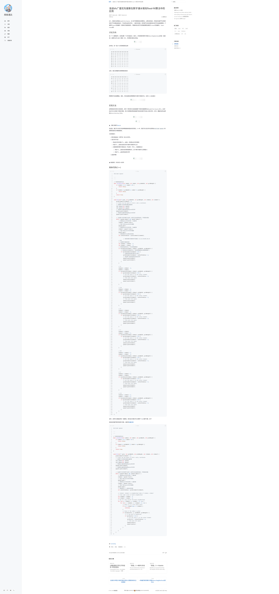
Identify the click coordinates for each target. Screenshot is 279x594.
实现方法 (176, 46)
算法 (112, 547)
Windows (183, 31)
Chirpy (165, 590)
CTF (182, 33)
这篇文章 (131, 422)
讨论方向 (176, 43)
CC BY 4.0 (118, 552)
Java (179, 31)
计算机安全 (177, 33)
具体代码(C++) (177, 48)
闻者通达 (8, 15)
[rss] (14, 590)
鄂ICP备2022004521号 (129, 590)
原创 (116, 547)
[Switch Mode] (4, 590)
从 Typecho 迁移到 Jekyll (179, 18)
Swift (186, 28)
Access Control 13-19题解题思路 (181, 16)
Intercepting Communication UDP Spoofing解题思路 (185, 14)
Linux (179, 28)
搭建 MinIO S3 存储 (178, 10)
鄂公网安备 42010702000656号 (142, 590)
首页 (110, 1)
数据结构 (120, 547)
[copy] (165, 49)
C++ (125, 547)
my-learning (113, 543)
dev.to (118, 125)
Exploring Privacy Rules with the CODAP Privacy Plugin (186, 12)
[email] (11, 590)
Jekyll (160, 590)
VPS (183, 28)
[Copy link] (166, 553)
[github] (7, 590)
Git (185, 33)
